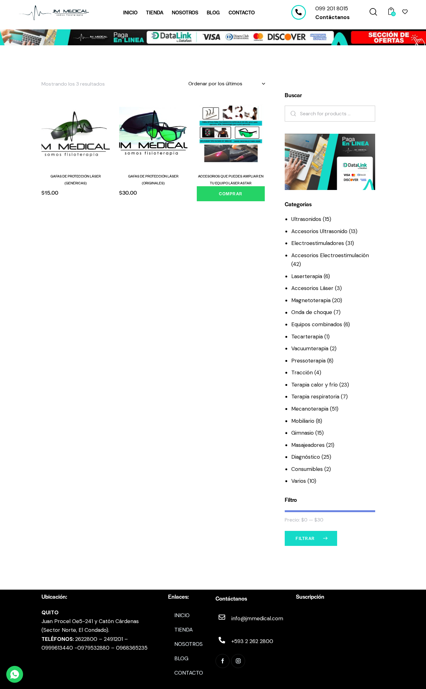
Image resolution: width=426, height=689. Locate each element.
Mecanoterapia (309, 408)
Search (291, 113)
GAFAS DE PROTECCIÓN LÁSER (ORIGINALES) (153, 179)
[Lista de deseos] (405, 11)
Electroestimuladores (317, 243)
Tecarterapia (307, 336)
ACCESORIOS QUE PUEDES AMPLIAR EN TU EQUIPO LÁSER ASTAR (231, 179)
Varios (298, 480)
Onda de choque (311, 312)
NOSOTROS (188, 644)
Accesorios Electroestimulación (330, 255)
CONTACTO (188, 672)
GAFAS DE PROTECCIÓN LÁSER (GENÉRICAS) (76, 179)
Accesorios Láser (312, 288)
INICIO (182, 615)
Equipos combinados (316, 324)
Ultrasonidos (306, 219)
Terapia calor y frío (314, 384)
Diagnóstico (305, 456)
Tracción (302, 372)
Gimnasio (302, 432)
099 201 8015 (331, 8)
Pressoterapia (308, 360)
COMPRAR (231, 194)
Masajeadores (308, 445)
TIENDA (183, 629)
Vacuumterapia (309, 348)
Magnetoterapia (311, 300)
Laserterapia (306, 276)
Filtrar (305, 538)
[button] (58, 133)
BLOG (181, 658)
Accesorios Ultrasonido (319, 231)
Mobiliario (302, 420)
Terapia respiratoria (315, 396)
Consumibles (307, 469)
